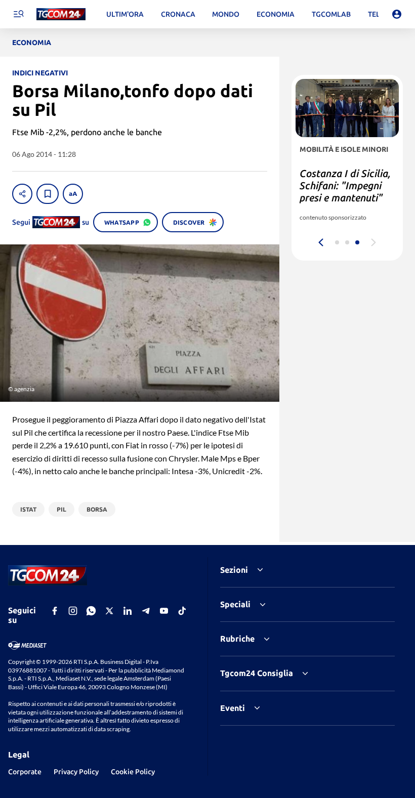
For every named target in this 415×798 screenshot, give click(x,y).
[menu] (18, 14)
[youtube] (164, 611)
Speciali (235, 604)
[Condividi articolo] (22, 194)
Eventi (232, 707)
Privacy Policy (76, 772)
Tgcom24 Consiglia (256, 673)
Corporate (25, 772)
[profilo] (397, 14)
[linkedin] (127, 611)
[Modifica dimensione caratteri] (73, 194)
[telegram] (146, 611)
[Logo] (61, 14)
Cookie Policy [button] (133, 772)
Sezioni (234, 569)
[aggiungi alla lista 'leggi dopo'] (47, 194)
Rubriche (237, 638)
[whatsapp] (91, 611)
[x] (109, 611)
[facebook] (55, 611)
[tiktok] (182, 611)
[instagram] (73, 611)
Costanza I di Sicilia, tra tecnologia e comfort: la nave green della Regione (345, 191)
